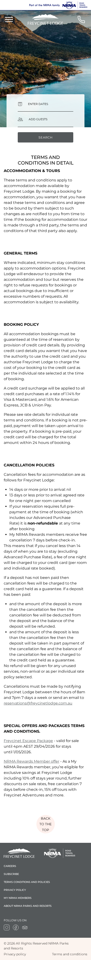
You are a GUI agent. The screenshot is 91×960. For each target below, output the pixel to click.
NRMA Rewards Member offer (31, 761)
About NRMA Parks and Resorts (28, 906)
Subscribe (11, 874)
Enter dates (38, 104)
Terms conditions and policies (27, 882)
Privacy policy (15, 890)
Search (45, 137)
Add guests (38, 119)
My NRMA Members (18, 898)
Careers (10, 866)
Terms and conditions (69, 954)
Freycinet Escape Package (28, 741)
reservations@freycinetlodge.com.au (38, 703)
